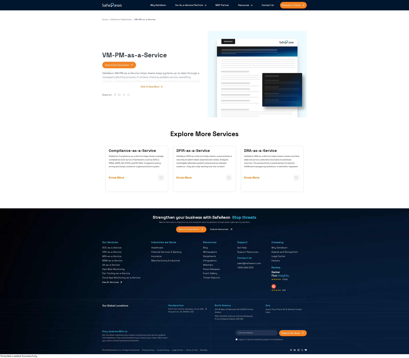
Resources (243, 5)
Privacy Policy (148, 350)
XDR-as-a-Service (111, 251)
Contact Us (268, 5)
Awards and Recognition (284, 251)
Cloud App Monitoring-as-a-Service (121, 277)
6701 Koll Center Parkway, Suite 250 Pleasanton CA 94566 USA (186, 310)
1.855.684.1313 (245, 267)
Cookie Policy (163, 350)
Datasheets (209, 256)
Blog (205, 247)
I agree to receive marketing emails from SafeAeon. (260, 339)
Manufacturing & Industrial (165, 260)
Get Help (242, 247)
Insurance (156, 256)
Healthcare (157, 247)
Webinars (208, 264)
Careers (275, 260)
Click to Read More (150, 86)
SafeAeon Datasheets (121, 19)
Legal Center (278, 256)
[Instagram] (298, 350)
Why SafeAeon (158, 5)
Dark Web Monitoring (113, 269)
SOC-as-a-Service (112, 247)
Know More (116, 177)
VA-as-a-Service (111, 264)
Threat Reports (211, 277)
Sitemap (203, 350)
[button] (257, 74)
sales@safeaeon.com (249, 263)
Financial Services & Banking (166, 251)
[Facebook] (291, 350)
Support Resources (248, 251)
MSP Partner (222, 5)
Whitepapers (210, 251)
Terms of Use (191, 350)
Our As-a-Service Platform (189, 5)
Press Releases (211, 269)
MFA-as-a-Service (111, 256)
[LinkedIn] (295, 350)
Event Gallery (210, 273)
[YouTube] (306, 350)
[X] (302, 350)
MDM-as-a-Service (112, 260)
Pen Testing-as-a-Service (116, 273)
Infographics (210, 260)
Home (105, 19)
